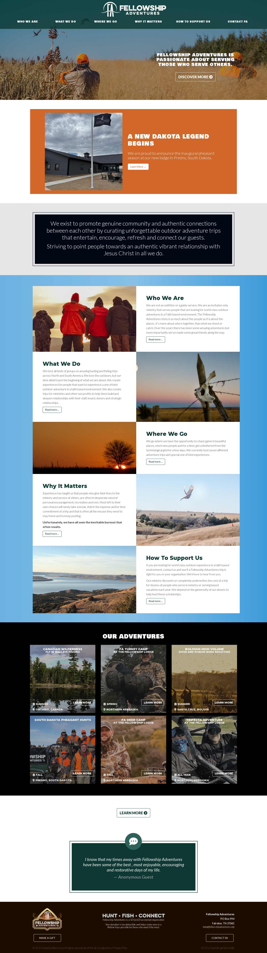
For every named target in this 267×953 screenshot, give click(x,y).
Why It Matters (148, 22)
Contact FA (238, 22)
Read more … (156, 339)
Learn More (82, 702)
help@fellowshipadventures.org (218, 926)
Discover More (193, 77)
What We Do (65, 22)
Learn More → (138, 166)
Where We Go (105, 22)
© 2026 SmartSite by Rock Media (217, 947)
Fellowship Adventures (52, 947)
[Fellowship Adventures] (133, 9)
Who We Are (27, 22)
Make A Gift (47, 937)
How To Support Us (193, 22)
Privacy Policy (120, 947)
